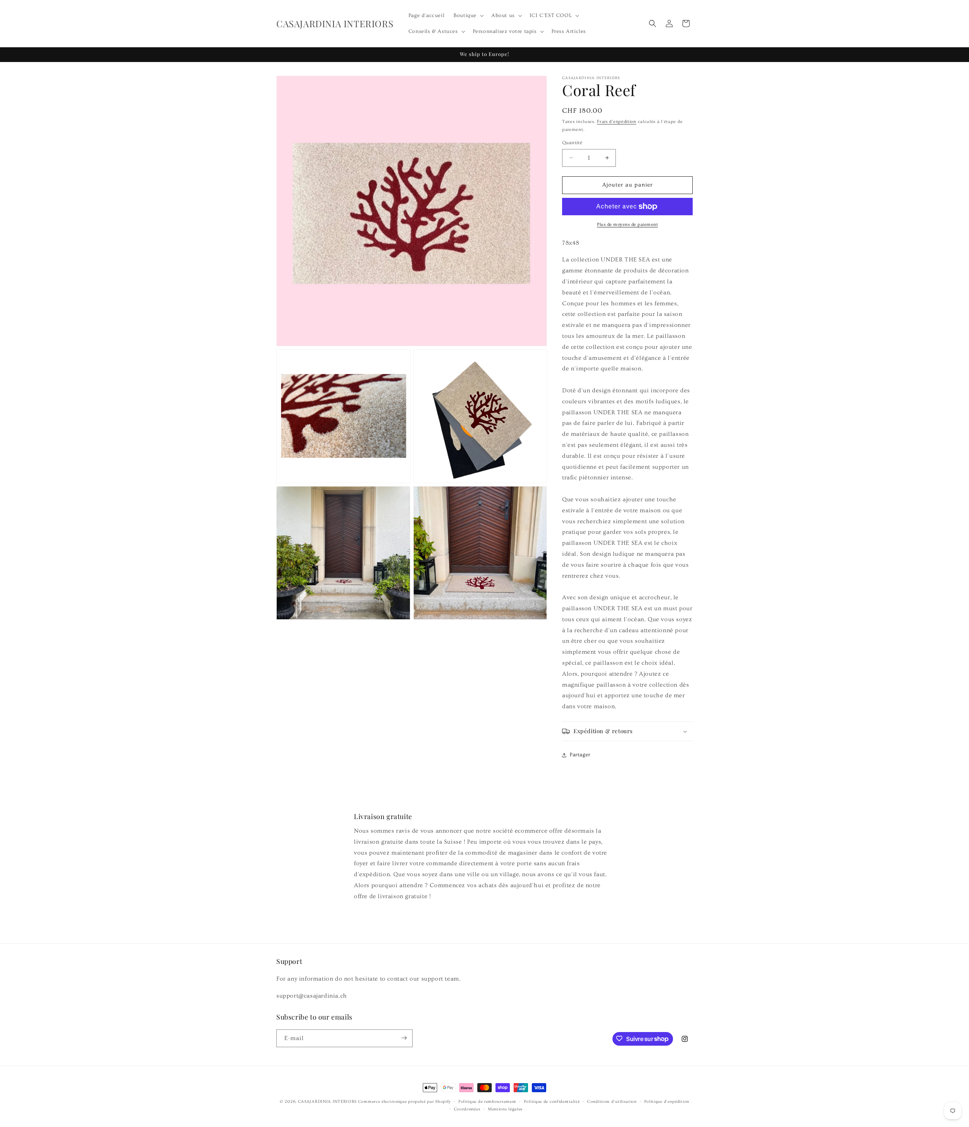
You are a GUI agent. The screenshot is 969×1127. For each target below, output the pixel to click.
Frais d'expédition (616, 121)
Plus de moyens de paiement (627, 224)
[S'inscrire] (404, 1038)
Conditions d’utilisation (612, 1101)
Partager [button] (580, 755)
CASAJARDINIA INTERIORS (327, 1101)
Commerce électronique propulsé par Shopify (404, 1101)
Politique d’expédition (666, 1101)
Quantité (572, 142)
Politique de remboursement (487, 1101)
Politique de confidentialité (552, 1101)
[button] (468, 15)
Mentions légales (505, 1109)
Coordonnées (467, 1109)
